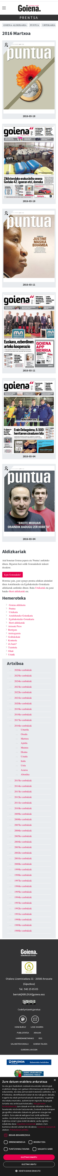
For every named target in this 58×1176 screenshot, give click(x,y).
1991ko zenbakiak (23, 913)
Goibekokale (14, 636)
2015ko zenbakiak (23, 780)
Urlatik (11, 654)
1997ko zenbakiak (23, 880)
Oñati (10, 650)
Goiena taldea (40, 1044)
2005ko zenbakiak (23, 836)
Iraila (23, 760)
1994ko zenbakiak (23, 897)
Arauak (37, 1032)
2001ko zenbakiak (23, 858)
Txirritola (12, 647)
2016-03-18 (29, 116)
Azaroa (24, 769)
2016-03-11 (29, 284)
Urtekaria (49, 25)
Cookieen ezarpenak (46, 1127)
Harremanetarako (25, 1038)
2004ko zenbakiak (23, 841)
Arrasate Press (15, 626)
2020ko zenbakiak (23, 703)
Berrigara (12, 629)
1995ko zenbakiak (23, 891)
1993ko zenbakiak (23, 902)
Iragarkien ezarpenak (26, 1124)
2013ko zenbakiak (23, 791)
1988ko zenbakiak (23, 930)
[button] (29, 1171)
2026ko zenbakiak (23, 669)
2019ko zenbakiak (23, 708)
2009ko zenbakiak (23, 813)
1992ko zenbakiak (23, 908)
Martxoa (25, 738)
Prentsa (29, 17)
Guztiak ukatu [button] (29, 1164)
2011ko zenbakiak (23, 802)
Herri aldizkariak (17, 591)
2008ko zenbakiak (23, 819)
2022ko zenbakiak (23, 692)
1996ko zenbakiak (23, 886)
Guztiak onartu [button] (29, 1157)
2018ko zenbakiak (23, 714)
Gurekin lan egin (29, 1049)
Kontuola (12, 640)
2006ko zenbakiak (23, 830)
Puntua (34, 25)
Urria (23, 765)
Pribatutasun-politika (19, 1130)
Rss (40, 1038)
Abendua (25, 774)
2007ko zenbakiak (23, 824)
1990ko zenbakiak (23, 919)
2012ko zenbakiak (23, 797)
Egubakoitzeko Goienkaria (21, 619)
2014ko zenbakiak (23, 785)
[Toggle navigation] (4, 8)
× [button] (55, 1080)
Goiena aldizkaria (14, 25)
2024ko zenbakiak (23, 681)
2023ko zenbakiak (23, 686)
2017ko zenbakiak (23, 720)
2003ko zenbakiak (23, 847)
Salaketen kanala (20, 1044)
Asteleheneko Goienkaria (21, 615)
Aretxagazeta (14, 633)
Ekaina (24, 751)
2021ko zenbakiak (23, 697)
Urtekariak (40, 587)
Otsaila (24, 734)
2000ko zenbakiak (23, 863)
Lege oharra (37, 1027)
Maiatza (24, 747)
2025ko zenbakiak (23, 675)
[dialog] (29, 1126)
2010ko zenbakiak (23, 808)
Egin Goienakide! (12, 574)
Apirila (24, 742)
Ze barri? (12, 643)
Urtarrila (25, 729)
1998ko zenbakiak (23, 874)
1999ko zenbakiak (23, 869)
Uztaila (24, 756)
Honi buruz (20, 1027)
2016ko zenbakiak (23, 725)
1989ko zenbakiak (23, 925)
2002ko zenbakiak (23, 852)
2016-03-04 (29, 456)
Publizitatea (23, 1032)
